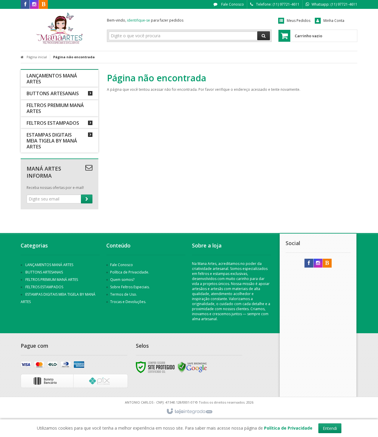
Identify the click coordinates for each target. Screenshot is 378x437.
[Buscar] (263, 35)
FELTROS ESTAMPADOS (44, 286)
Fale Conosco (232, 4)
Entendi (330, 428)
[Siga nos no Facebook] (25, 4)
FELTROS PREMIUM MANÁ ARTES (51, 279)
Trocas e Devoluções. (128, 301)
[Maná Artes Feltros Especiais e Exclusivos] (59, 28)
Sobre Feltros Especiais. (130, 286)
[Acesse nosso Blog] (43, 4)
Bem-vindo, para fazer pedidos (145, 20)
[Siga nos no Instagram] (34, 4)
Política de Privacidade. (129, 272)
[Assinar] (86, 199)
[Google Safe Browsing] (192, 366)
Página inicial (37, 57)
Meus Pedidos (298, 20)
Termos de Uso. (123, 294)
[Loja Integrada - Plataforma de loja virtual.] (189, 411)
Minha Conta (333, 20)
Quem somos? (122, 279)
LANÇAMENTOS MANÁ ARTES (49, 264)
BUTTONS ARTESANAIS (44, 272)
